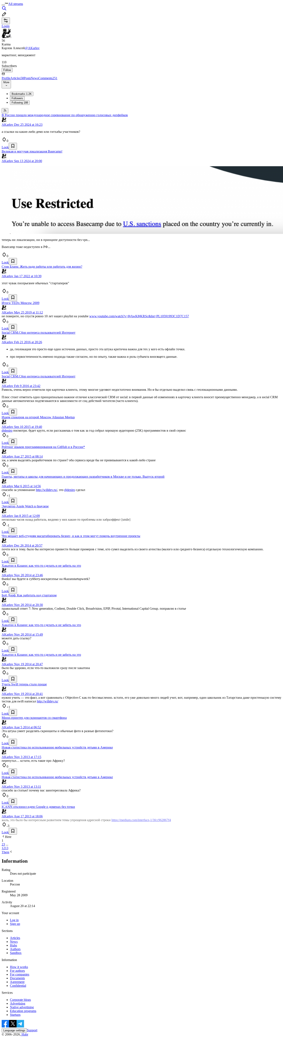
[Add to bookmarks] (13, 146)
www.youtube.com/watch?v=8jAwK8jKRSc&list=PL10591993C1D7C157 (139, 316)
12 (3, 848)
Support (32, 1030)
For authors (17, 970)
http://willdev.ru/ (46, 490)
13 (6, 848)
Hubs (13, 945)
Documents (17, 978)
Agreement (17, 982)
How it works (19, 967)
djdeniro (7, 430)
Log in (14, 920)
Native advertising (22, 1007)
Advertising (17, 1003)
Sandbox (16, 953)
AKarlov (7, 124)
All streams (15, 4)
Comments (47, 78)
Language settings (14, 1030)
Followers (17, 98)
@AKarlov (32, 48)
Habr (24, 1034)
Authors (15, 949)
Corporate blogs (20, 999)
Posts (27, 78)
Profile (6, 78)
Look (5, 147)
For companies (19, 974)
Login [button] (6, 26)
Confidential (18, 985)
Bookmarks (22, 93)
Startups (15, 1014)
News (34, 78)
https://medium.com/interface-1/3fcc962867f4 (141, 820)
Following (20, 102)
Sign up (15, 924)
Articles (17, 78)
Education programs (23, 1011)
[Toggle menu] (3, 5)
